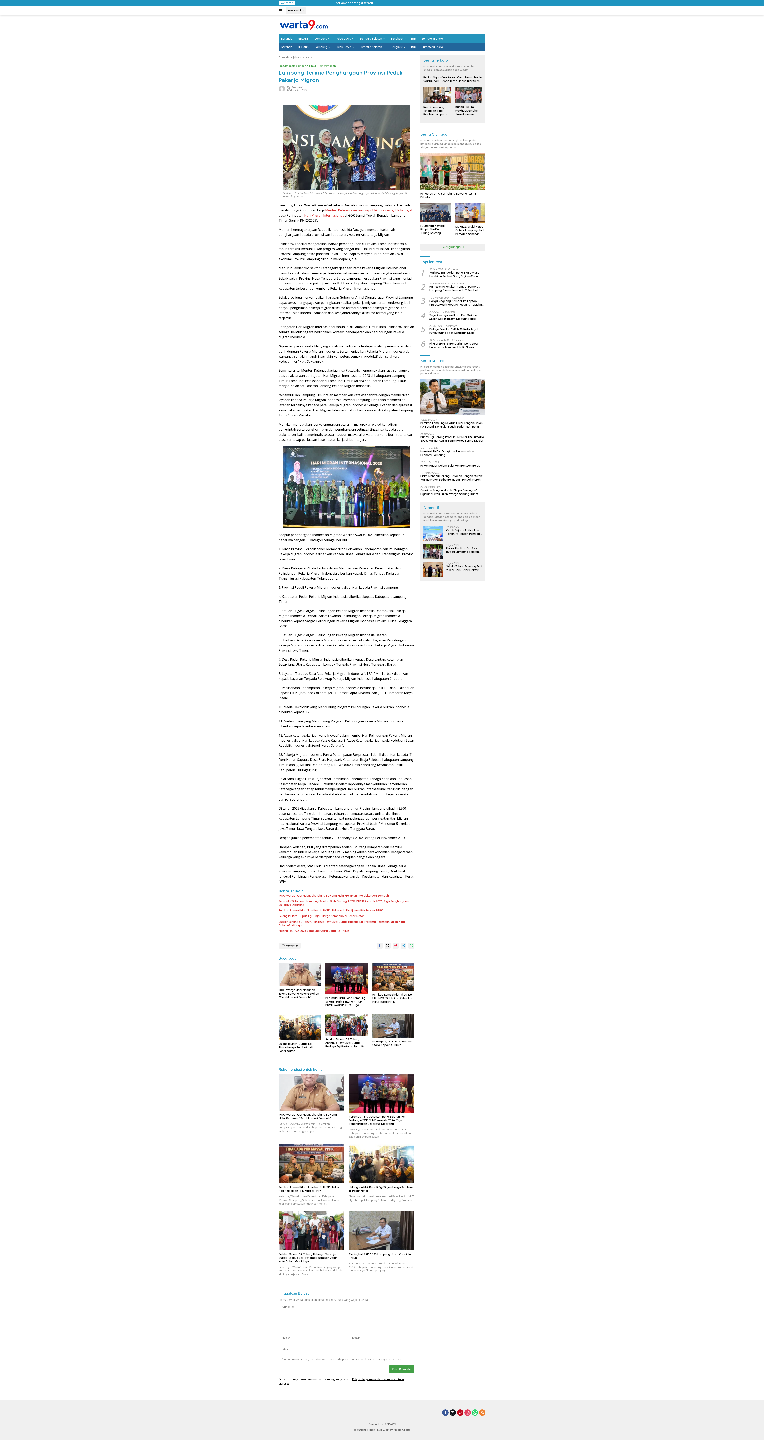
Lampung (321, 38)
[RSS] (482, 1412)
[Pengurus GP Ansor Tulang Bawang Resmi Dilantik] (452, 171)
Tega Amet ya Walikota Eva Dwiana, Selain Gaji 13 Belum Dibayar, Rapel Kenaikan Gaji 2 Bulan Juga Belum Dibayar (453, 317)
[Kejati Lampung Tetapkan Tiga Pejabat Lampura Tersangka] (436, 95)
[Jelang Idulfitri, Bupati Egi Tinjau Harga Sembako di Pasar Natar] (300, 1027)
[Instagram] (467, 1412)
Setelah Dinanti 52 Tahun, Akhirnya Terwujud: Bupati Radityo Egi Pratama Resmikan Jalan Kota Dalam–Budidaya (342, 923)
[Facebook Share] (380, 946)
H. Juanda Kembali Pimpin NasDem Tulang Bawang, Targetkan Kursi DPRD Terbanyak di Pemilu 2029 (435, 229)
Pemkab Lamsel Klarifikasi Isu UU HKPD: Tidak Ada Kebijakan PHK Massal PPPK (331, 910)
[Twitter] (453, 1412)
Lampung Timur (306, 66)
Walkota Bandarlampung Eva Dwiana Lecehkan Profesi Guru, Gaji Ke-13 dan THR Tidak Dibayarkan (454, 274)
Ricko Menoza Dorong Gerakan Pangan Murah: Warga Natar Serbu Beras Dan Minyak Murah (451, 477)
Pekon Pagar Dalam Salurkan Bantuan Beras (450, 465)
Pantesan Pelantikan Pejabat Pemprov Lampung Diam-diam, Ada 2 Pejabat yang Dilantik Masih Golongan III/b (454, 288)
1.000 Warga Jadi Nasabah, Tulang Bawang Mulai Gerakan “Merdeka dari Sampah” (334, 895)
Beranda (286, 38)
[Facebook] (445, 1412)
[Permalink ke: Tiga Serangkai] (282, 88)
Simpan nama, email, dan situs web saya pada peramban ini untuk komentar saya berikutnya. (342, 1359)
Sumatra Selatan (371, 38)
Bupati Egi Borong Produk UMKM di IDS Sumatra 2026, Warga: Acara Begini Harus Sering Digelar (452, 438)
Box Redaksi (296, 10)
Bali (413, 38)
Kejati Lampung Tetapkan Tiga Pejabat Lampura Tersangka (435, 110)
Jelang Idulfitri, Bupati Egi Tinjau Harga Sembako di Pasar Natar (321, 916)
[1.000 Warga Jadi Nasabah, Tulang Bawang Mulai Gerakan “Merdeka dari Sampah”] (300, 974)
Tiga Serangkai (294, 87)
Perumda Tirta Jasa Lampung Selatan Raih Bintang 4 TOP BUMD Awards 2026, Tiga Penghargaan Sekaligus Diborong (344, 903)
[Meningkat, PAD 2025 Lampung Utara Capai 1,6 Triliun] (393, 1026)
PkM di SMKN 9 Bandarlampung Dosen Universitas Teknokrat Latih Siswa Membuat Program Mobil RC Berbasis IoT (456, 345)
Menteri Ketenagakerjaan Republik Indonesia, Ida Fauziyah (369, 210)
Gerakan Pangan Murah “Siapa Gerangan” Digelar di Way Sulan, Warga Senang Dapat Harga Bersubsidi (449, 492)
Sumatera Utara (432, 38)
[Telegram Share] (403, 946)
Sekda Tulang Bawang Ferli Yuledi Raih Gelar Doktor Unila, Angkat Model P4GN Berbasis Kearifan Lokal (464, 568)
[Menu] (281, 10)
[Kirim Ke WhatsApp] (411, 946)
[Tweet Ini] (388, 946)
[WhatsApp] (475, 1412)
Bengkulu (397, 38)
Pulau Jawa (343, 38)
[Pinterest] (460, 1412)
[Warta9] (303, 24)
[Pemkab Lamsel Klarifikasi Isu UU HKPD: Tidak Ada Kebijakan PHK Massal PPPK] (393, 977)
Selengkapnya (451, 247)
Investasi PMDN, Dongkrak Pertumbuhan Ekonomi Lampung (447, 453)
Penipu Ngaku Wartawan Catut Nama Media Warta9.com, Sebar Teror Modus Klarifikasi (452, 79)
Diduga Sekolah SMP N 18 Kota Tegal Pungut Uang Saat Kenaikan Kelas (453, 331)
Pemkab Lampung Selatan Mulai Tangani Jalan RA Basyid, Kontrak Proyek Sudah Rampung (451, 424)
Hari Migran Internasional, (324, 215)
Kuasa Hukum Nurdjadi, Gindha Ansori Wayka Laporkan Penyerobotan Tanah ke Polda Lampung (466, 110)
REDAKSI (303, 38)
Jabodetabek (287, 66)
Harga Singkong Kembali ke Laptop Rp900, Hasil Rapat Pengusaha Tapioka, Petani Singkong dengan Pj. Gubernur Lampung (455, 302)
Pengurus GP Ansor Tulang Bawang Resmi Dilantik (448, 195)
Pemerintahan (327, 66)
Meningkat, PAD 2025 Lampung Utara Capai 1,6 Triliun (314, 931)
